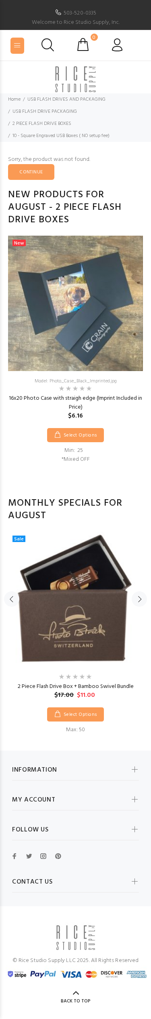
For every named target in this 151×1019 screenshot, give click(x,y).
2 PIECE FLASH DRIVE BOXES (41, 124)
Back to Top (76, 1001)
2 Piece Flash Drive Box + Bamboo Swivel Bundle (76, 686)
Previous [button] (11, 599)
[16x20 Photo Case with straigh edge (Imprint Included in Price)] (75, 303)
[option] (75, 350)
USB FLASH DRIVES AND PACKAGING (66, 99)
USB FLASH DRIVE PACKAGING (44, 112)
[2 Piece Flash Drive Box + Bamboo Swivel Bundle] (75, 599)
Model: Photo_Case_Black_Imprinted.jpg (76, 381)
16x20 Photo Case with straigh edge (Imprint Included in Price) (75, 403)
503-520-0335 (80, 13)
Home (14, 99)
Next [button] (139, 599)
